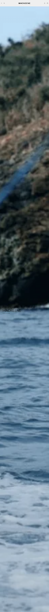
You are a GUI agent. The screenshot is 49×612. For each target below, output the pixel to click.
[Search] (4, 3)
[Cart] (47, 3)
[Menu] (1, 3)
